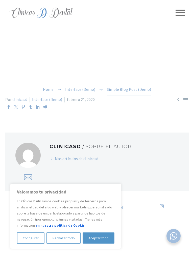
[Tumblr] (31, 107)
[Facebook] (9, 107)
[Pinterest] (23, 107)
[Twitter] (16, 107)
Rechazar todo (64, 238)
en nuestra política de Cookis (60, 225)
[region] (65, 216)
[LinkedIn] (38, 107)
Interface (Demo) (47, 99)
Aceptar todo (98, 238)
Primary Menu (180, 12)
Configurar (31, 238)
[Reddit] (45, 107)
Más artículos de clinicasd (76, 158)
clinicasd (19, 99)
